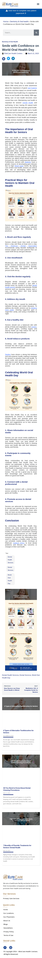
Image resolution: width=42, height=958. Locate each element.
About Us (6, 921)
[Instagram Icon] (11, 947)
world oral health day (10, 579)
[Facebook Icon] (5, 947)
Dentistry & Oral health (19, 22)
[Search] (36, 33)
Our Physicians (8, 917)
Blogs (5, 924)
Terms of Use (8, 935)
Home (5, 22)
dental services (10, 568)
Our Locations (8, 913)
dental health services (10, 559)
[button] (38, 4)
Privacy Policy (8, 932)
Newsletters (8, 928)
